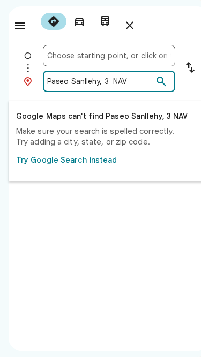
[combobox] (109, 55)
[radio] (53, 21)
